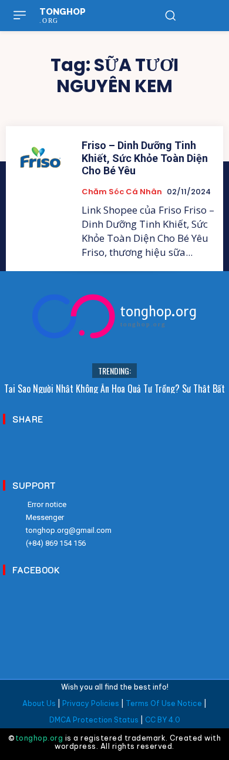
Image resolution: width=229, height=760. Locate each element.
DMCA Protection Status (94, 719)
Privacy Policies (90, 703)
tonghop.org (39, 738)
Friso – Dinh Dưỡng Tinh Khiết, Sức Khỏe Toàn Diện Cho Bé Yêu (145, 158)
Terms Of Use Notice (164, 703)
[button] (170, 15)
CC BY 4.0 (162, 719)
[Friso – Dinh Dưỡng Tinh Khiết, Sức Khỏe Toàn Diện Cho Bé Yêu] (40, 160)
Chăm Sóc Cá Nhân (122, 192)
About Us (39, 703)
